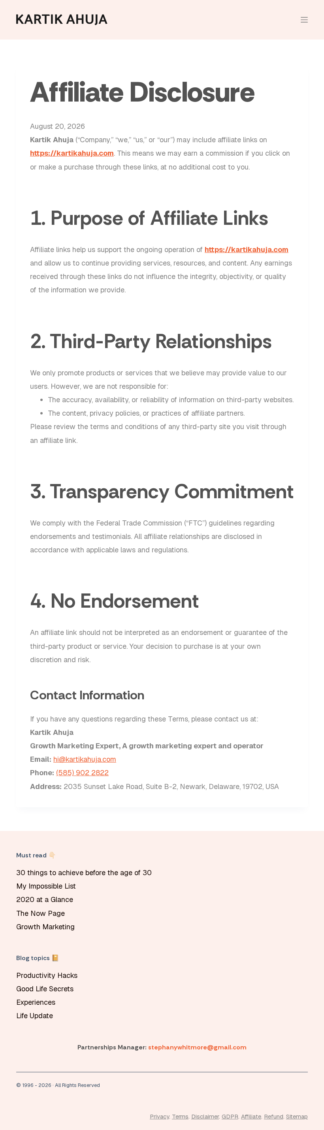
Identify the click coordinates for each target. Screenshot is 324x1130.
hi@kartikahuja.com (84, 759)
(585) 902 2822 (82, 772)
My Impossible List (46, 886)
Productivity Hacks (46, 975)
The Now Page (40, 913)
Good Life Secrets (44, 988)
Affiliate (251, 1116)
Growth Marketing (45, 926)
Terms (180, 1116)
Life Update (34, 1015)
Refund (273, 1116)
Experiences (35, 1002)
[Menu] (304, 19)
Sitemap (297, 1116)
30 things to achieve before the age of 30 (84, 872)
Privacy (159, 1116)
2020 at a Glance (44, 899)
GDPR (230, 1116)
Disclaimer (205, 1116)
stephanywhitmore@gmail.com (197, 1047)
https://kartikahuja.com (72, 153)
